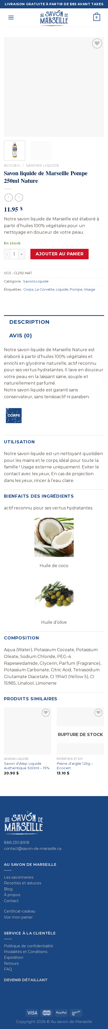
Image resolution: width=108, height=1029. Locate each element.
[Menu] (11, 17)
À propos (12, 894)
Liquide (62, 289)
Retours (11, 963)
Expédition (13, 957)
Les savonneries (18, 877)
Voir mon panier (18, 917)
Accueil (12, 165)
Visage (89, 289)
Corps (28, 289)
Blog (8, 889)
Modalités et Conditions (25, 951)
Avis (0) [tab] (20, 335)
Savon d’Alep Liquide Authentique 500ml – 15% (27, 765)
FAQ (8, 969)
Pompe (76, 289)
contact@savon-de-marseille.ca (32, 848)
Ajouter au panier (59, 253)
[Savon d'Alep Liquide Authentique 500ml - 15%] (27, 731)
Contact (11, 900)
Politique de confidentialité (28, 946)
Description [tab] (29, 322)
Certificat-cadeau (19, 911)
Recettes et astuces (22, 883)
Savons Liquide (42, 165)
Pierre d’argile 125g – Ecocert (75, 765)
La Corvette (44, 289)
